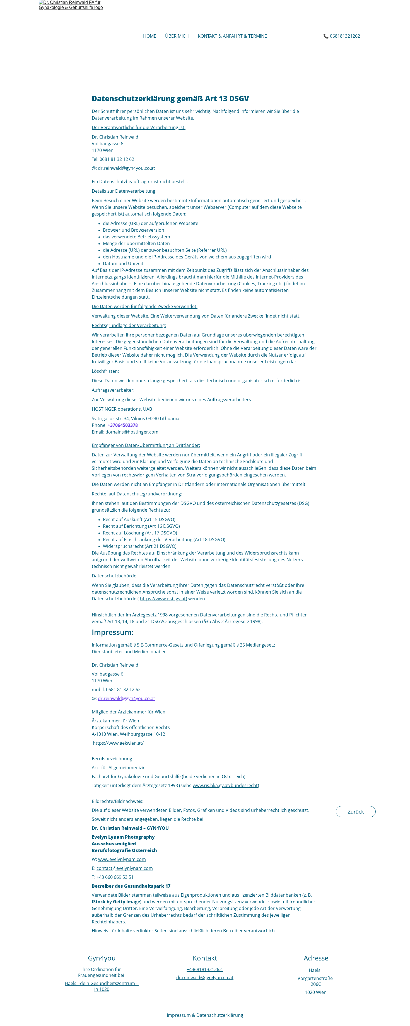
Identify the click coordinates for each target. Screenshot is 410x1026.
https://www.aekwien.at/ (118, 743)
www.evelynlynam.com (122, 859)
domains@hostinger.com (131, 432)
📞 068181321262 (341, 36)
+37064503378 (123, 425)
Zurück (356, 811)
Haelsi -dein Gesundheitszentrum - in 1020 (102, 986)
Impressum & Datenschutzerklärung (205, 1015)
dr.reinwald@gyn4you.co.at (204, 977)
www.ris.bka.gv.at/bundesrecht (225, 785)
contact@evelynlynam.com (125, 868)
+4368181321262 (205, 969)
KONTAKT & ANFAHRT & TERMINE (232, 36)
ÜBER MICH (177, 36)
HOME (149, 36)
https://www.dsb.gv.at (163, 599)
